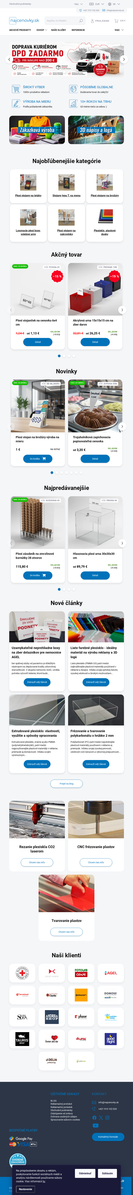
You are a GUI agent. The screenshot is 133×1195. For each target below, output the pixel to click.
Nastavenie (25, 1189)
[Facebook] (94, 1117)
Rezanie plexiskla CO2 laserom (37, 849)
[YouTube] (95, 1124)
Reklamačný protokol (61, 1104)
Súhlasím (107, 1173)
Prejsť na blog (66, 783)
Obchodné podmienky (20, 4)
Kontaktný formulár (108, 1136)
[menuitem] (21, 30)
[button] (11, 59)
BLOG (54, 1100)
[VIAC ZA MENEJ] (38, 408)
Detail (38, 342)
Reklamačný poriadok (61, 1107)
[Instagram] (107, 1117)
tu (44, 1181)
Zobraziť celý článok (37, 682)
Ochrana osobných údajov (64, 1116)
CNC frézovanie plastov (96, 847)
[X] (100, 1117)
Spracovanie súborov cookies (65, 1119)
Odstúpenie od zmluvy (62, 1113)
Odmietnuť (85, 1173)
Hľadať (81, 20)
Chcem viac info (37, 862)
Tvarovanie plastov (67, 921)
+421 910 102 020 (107, 1109)
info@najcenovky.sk (108, 1102)
